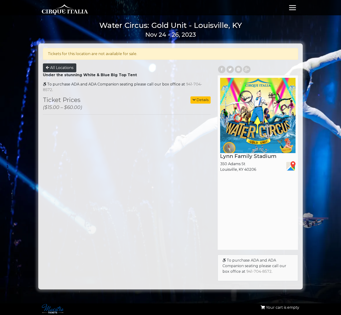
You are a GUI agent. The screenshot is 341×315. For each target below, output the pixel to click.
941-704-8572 (259, 271)
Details (202, 100)
